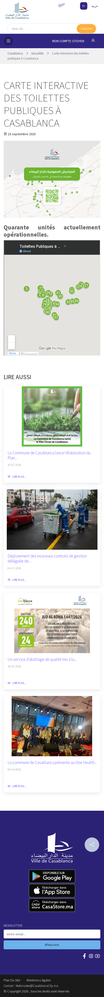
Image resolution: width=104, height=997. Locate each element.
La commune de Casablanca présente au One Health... (52, 762)
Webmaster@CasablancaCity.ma (37, 986)
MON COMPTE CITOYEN (68, 41)
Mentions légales (39, 980)
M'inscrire (52, 945)
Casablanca (15, 53)
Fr (83, 6)
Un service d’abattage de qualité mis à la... (41, 659)
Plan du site (12, 980)
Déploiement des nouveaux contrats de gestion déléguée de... (47, 558)
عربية (94, 6)
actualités (37, 53)
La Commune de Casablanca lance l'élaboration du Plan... (48, 455)
